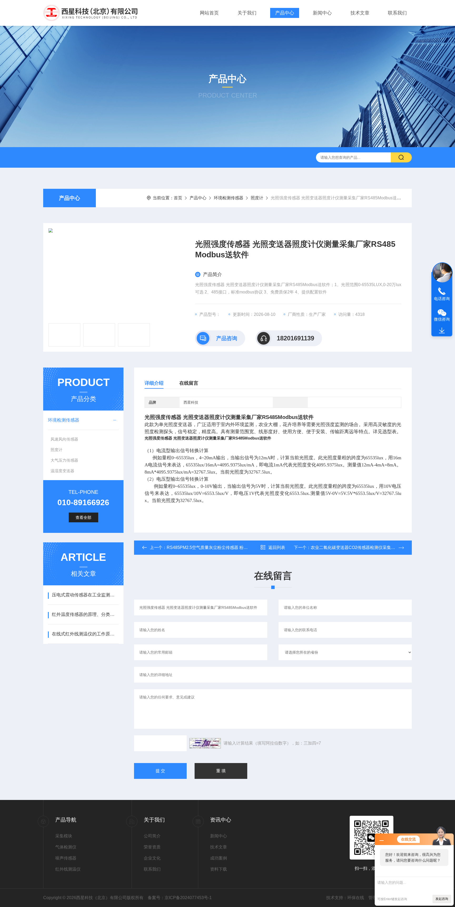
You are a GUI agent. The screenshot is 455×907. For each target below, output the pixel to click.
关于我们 (247, 13)
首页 (178, 198)
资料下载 (218, 869)
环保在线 (355, 897)
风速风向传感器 (64, 439)
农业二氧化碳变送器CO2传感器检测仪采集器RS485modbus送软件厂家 (377, 547)
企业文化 (152, 858)
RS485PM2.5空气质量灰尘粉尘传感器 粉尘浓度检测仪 (218, 547)
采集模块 (63, 836)
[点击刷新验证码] (205, 743)
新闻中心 (322, 13)
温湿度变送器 (62, 471)
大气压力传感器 (64, 460)
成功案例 (218, 858)
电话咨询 (442, 298)
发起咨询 (442, 899)
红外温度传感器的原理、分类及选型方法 (85, 614)
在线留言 (188, 383)
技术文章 (359, 13)
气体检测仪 (65, 847)
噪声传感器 (65, 858)
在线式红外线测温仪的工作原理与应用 (85, 633)
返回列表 (276, 547)
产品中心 (284, 13)
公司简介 (152, 836)
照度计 (257, 198)
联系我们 (397, 13)
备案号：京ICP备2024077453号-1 (180, 897)
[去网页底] (442, 330)
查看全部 (83, 517)
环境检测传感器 (228, 198)
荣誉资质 (152, 847)
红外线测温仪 (68, 869)
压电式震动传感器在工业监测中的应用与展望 (85, 594)
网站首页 (209, 13)
